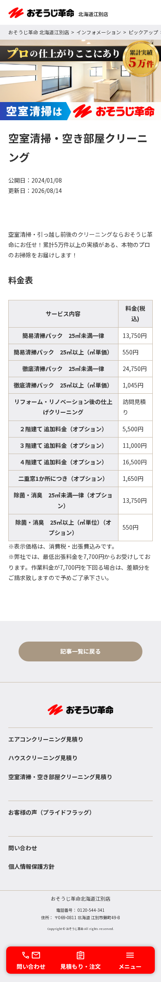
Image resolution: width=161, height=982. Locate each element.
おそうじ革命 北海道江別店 (38, 32)
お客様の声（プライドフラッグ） (51, 812)
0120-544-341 (91, 910)
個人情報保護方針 (31, 866)
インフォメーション (98, 32)
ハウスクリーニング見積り (43, 758)
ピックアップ (143, 32)
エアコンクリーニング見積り (45, 739)
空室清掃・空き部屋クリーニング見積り (60, 777)
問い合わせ (22, 848)
